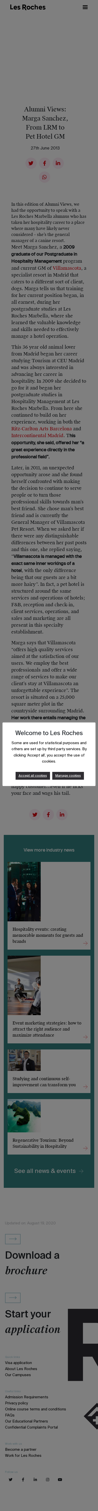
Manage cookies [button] (68, 775)
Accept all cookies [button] (33, 775)
